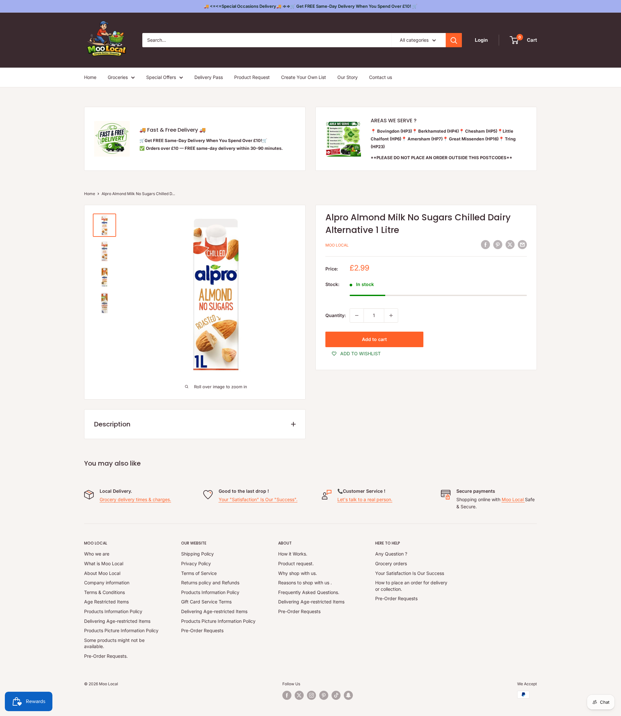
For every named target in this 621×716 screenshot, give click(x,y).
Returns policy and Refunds (210, 582)
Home (90, 77)
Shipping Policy (197, 553)
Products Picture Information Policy (121, 630)
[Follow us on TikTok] (336, 695)
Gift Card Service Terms (206, 601)
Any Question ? (391, 553)
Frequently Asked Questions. (308, 592)
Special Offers (161, 77)
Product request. (296, 563)
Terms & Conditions (104, 592)
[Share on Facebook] (485, 244)
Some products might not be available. (114, 643)
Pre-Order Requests (202, 630)
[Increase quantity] (391, 315)
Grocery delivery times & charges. (135, 499)
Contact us (380, 77)
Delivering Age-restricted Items (117, 621)
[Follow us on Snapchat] (348, 695)
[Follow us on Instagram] (311, 695)
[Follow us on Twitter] (299, 695)
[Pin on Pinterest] (497, 244)
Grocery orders (391, 563)
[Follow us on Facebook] (286, 695)
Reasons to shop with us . (305, 582)
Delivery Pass (208, 77)
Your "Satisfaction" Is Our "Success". (258, 499)
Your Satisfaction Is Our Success (409, 573)
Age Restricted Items (106, 601)
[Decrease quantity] (357, 315)
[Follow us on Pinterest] (323, 695)
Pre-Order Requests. (106, 656)
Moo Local (337, 245)
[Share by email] (522, 244)
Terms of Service (199, 573)
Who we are (96, 553)
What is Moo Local (103, 563)
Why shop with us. (297, 573)
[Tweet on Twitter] (510, 244)
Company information (106, 582)
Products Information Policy (113, 611)
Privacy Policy (196, 563)
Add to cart (374, 339)
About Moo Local (102, 573)
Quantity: (335, 315)
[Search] (454, 40)
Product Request (252, 77)
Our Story (347, 77)
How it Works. (292, 553)
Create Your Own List (303, 77)
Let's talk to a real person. (364, 499)
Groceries (118, 77)
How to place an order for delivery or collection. (411, 586)
